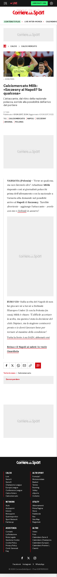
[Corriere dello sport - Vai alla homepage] (28, 13)
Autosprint (10, 508)
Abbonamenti (38, 505)
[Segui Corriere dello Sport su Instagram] (34, 558)
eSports (35, 493)
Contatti (9, 532)
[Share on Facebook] (6, 365)
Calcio (13, 46)
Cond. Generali (12, 548)
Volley (34, 490)
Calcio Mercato (29, 46)
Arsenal (8, 122)
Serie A (9, 479)
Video (34, 532)
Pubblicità (36, 514)
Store (34, 511)
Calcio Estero (11, 493)
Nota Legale (11, 537)
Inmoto (8, 511)
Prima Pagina (37, 508)
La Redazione (11, 534)
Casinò (35, 548)
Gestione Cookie (12, 540)
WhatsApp (40, 564)
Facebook (17, 564)
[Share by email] (24, 365)
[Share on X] (12, 365)
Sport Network (11, 519)
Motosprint (10, 514)
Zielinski (21, 210)
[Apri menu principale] (5, 3)
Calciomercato (17, 118)
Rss (33, 516)
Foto (34, 534)
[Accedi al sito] (52, 3)
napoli (30, 118)
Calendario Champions (41, 540)
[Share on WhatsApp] (18, 365)
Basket (35, 482)
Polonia (19, 122)
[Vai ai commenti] (38, 365)
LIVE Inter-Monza (33, 22)
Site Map (36, 519)
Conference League (14, 490)
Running (35, 487)
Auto (8, 505)
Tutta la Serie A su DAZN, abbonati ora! (28, 337)
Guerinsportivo (12, 516)
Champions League (14, 485)
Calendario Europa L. (41, 543)
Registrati (36, 522)
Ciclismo (36, 496)
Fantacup (10, 522)
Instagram (27, 564)
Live (15, 3)
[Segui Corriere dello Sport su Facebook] (22, 558)
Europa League (12, 487)
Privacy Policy (11, 545)
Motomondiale (38, 479)
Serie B (8, 482)
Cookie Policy (11, 543)
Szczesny (41, 118)
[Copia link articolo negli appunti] (30, 365)
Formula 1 (36, 476)
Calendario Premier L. (41, 545)
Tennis (35, 485)
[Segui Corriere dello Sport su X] (28, 558)
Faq (7, 551)
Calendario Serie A (40, 537)
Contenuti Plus (12, 22)
